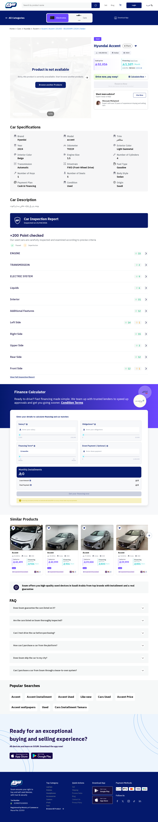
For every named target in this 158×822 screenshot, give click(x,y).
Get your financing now (79, 493)
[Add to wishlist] (135, 46)
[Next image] (86, 77)
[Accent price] (26, 537)
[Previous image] (14, 77)
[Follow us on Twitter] (122, 801)
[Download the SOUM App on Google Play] (41, 756)
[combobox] (61, 5)
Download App (123, 18)
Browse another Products (50, 85)
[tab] (57, 18)
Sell (105, 5)
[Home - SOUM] (11, 5)
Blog (112, 5)
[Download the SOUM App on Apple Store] (19, 756)
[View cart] (120, 5)
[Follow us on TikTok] (134, 801)
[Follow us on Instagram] (128, 801)
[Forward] (149, 535)
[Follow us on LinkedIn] (140, 801)
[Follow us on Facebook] (117, 801)
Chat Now (139, 95)
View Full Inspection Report (22, 377)
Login (134, 5)
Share (128, 46)
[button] (95, 5)
